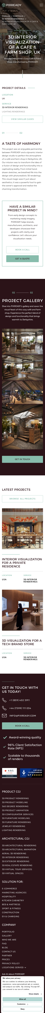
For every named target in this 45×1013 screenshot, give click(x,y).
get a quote (22, 258)
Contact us (9, 952)
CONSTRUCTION (10, 912)
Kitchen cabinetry (13, 900)
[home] (16, 5)
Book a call (22, 249)
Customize (21, 1004)
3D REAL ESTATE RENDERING (17, 865)
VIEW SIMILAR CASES (22, 119)
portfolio (8, 932)
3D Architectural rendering (19, 845)
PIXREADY (6, 16)
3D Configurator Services (18, 814)
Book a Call (22, 725)
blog (5, 948)
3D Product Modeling (15, 802)
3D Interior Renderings (13, 19)
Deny (22, 1009)
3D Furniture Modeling (16, 818)
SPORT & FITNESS (11, 908)
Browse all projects (23, 498)
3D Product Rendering (15, 798)
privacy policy (11, 963)
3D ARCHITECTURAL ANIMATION (19, 849)
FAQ (4, 944)
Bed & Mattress (11, 904)
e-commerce (9, 889)
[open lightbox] (22, 341)
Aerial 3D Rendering (14, 853)
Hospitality (9, 897)
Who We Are (9, 940)
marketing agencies (14, 893)
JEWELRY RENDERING (13, 826)
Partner (7, 956)
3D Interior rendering (15, 857)
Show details (34, 994)
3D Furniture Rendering (16, 822)
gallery (7, 936)
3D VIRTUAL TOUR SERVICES (17, 869)
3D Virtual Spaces (13, 873)
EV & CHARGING (10, 916)
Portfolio (18, 16)
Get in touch (22, 459)
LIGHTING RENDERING (14, 830)
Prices (6, 959)
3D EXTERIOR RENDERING (15, 861)
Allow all (22, 999)
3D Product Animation (15, 810)
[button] (41, 5)
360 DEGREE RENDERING (15, 806)
